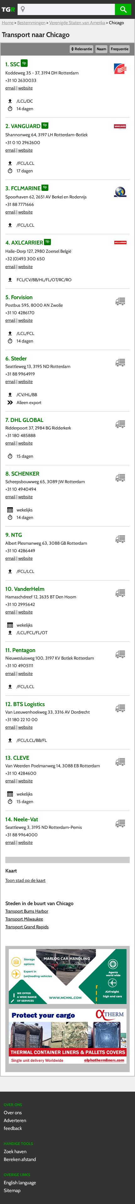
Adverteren (15, 1120)
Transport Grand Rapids (27, 927)
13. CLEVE (17, 757)
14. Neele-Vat (21, 819)
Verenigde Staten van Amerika (77, 22)
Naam (101, 49)
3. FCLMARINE (22, 188)
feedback (13, 1128)
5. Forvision (19, 297)
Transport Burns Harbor (26, 911)
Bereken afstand (20, 1159)
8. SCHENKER (22, 473)
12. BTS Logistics (25, 704)
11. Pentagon (20, 650)
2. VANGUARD (22, 126)
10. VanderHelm (25, 588)
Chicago (116, 22)
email (10, 88)
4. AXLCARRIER (24, 242)
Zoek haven (15, 1151)
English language (20, 1182)
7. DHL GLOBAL (24, 420)
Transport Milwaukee (24, 919)
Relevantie (83, 49)
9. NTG (13, 534)
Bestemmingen (31, 22)
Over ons (13, 1112)
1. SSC (12, 64)
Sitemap (12, 1190)
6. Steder (16, 358)
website (25, 88)
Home (8, 22)
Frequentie (119, 49)
